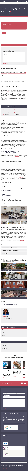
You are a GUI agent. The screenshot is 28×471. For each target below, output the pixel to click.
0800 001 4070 (17, 156)
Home (2, 13)
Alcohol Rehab (4, 345)
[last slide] (2, 213)
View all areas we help (4, 338)
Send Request (5, 63)
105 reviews (15, 3)
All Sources (11, 11)
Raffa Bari (7, 11)
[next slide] (25, 214)
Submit (4, 408)
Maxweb (22, 465)
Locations (4, 13)
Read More (4, 377)
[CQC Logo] (5, 448)
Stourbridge (3, 335)
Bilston (3, 332)
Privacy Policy (15, 465)
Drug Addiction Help (4, 348)
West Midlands (4, 329)
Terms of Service (16, 466)
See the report (6, 454)
